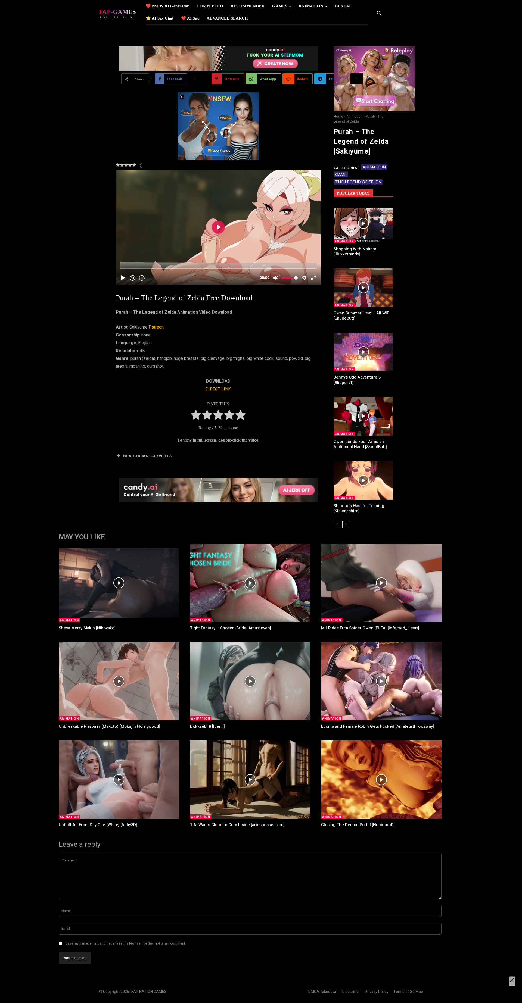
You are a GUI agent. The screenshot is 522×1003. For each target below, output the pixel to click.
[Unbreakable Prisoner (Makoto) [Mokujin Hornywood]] (119, 681)
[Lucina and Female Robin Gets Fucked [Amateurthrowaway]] (381, 681)
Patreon (156, 327)
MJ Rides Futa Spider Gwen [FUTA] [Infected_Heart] (370, 628)
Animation (354, 116)
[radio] (196, 416)
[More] (392, 78)
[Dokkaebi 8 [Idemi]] (250, 681)
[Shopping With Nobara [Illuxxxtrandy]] (363, 223)
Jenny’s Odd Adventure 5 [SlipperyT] (357, 380)
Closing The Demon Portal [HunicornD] (358, 825)
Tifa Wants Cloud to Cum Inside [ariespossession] (237, 825)
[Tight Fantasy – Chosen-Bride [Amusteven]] (250, 583)
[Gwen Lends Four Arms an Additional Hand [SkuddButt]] (363, 416)
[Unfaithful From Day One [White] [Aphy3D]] (119, 779)
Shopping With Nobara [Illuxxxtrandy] (355, 251)
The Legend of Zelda (358, 181)
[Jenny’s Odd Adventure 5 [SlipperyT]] (363, 352)
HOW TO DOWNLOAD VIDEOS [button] (147, 455)
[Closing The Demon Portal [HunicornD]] (381, 779)
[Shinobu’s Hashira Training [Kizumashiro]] (363, 480)
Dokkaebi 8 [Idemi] (207, 726)
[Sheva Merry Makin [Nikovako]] (119, 583)
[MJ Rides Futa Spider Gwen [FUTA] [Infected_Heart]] (381, 583)
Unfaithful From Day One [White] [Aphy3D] (98, 825)
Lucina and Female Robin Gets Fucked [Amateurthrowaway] (377, 726)
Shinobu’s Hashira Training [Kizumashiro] (359, 508)
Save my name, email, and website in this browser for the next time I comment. (126, 943)
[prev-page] (337, 524)
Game (341, 174)
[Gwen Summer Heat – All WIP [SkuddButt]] (363, 287)
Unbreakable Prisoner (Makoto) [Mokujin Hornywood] (109, 726)
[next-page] (345, 524)
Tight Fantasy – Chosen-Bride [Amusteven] (230, 628)
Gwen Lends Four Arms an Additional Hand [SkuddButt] (360, 444)
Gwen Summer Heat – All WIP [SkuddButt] (361, 315)
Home (338, 116)
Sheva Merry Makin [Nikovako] (87, 628)
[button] (379, 13)
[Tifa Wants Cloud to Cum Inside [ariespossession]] (250, 779)
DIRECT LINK (218, 389)
